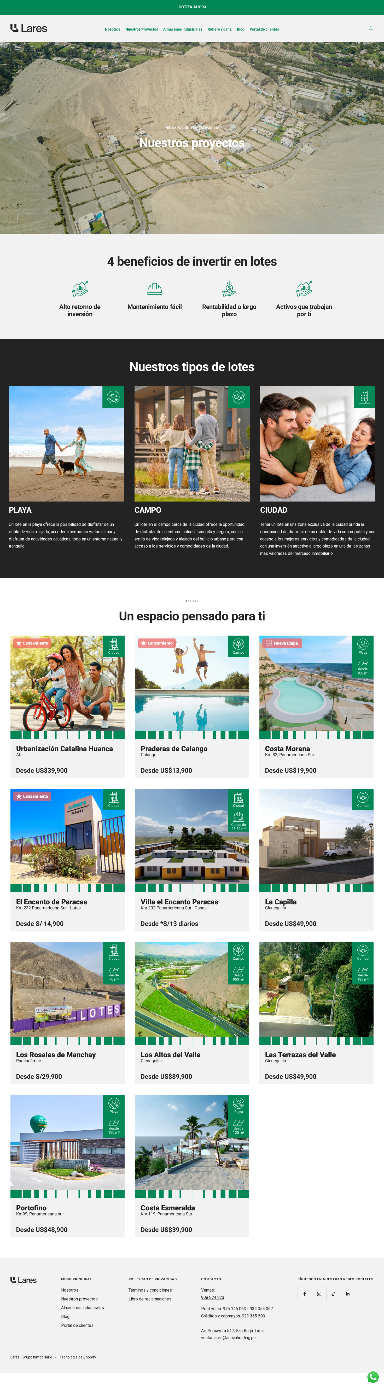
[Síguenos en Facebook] (305, 1294)
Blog (65, 1316)
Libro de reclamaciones (150, 1299)
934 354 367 (261, 1308)
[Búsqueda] (360, 28)
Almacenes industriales (82, 1307)
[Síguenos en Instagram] (319, 1294)
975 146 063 (235, 1308)
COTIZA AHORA (193, 7)
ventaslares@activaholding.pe (228, 1337)
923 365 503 (253, 1316)
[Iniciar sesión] (371, 28)
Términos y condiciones (150, 1290)
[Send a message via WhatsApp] (373, 1377)
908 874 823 (212, 1297)
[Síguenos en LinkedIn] (348, 1294)
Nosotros (69, 1290)
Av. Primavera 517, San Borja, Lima (232, 1330)
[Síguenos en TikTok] (333, 1294)
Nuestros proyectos (79, 1299)
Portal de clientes (77, 1325)
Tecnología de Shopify (78, 1357)
